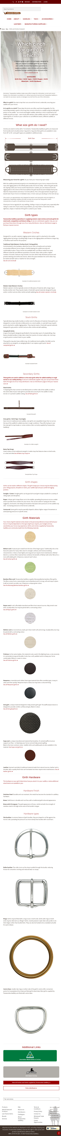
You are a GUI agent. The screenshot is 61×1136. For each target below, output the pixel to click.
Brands (27, 2)
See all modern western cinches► (46, 292)
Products (5, 1107)
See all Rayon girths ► (10, 609)
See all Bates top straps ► (22, 453)
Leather (17, 24)
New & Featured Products (7, 1110)
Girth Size (18, 79)
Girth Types (27, 79)
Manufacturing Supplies (35, 24)
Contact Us (37, 1114)
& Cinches (30, 1059)
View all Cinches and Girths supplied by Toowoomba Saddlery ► (31, 1082)
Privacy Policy (38, 1111)
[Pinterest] (20, 2)
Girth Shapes (37, 79)
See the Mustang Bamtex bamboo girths (15, 585)
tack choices (10, 1099)
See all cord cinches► (9, 261)
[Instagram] (19, 2)
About (16, 19)
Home (9, 19)
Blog (7, 29)
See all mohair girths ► (10, 559)
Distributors (36, 2)
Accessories (47, 19)
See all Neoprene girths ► (11, 684)
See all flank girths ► (31, 394)
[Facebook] (16, 2)
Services (4, 1119)
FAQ (19, 1107)
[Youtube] (22, 2)
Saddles (26, 19)
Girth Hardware (35, 81)
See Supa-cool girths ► (16, 747)
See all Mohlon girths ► (10, 634)
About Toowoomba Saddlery (21, 1118)
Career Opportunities (38, 1121)
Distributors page (49, 223)
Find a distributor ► (31, 73)
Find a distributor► (31, 1088)
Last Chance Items (7, 1114)
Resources (21, 1109)
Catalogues (21, 1114)
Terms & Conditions (37, 1108)
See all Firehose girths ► (10, 660)
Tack (36, 19)
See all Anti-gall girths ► (10, 709)
